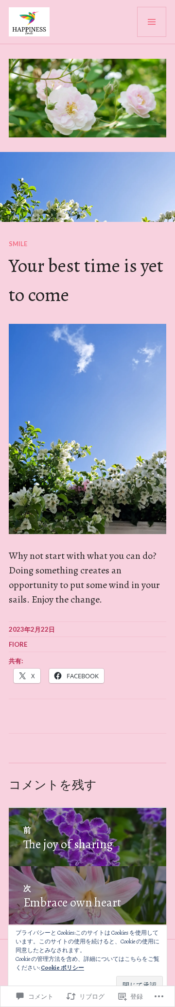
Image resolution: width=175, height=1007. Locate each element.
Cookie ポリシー (62, 968)
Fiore (18, 644)
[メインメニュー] (151, 22)
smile (18, 244)
